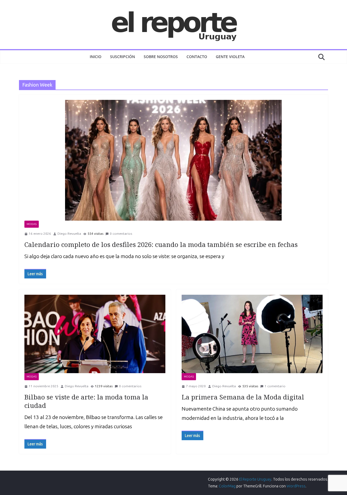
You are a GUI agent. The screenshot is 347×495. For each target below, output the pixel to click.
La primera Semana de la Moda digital (243, 396)
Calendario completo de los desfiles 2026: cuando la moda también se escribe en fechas (161, 244)
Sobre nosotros (161, 56)
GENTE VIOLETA (230, 56)
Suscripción (122, 56)
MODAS (32, 224)
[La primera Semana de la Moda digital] (252, 334)
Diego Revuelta (69, 234)
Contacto (197, 56)
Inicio (95, 56)
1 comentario (275, 386)
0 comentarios (121, 234)
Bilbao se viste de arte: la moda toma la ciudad (86, 401)
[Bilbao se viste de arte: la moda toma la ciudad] (94, 334)
